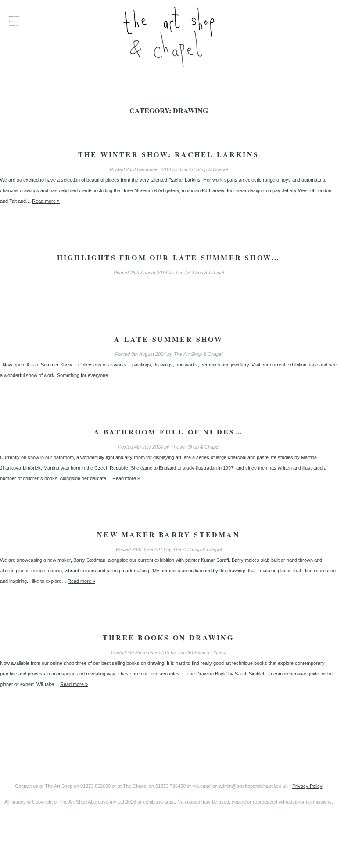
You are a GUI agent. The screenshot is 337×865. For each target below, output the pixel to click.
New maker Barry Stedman (168, 534)
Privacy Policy (307, 786)
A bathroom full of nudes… (169, 432)
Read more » (46, 201)
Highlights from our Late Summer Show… (168, 257)
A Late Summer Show (168, 339)
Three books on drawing (168, 637)
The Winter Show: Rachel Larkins (168, 154)
